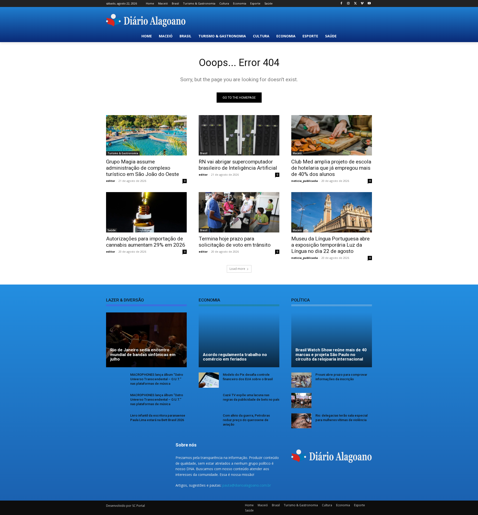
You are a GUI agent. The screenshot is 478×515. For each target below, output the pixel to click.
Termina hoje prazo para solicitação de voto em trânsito (235, 242)
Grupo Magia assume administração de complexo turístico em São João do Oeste (142, 168)
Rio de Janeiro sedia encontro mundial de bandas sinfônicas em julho (143, 354)
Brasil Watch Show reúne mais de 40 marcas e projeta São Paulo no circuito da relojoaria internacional (331, 354)
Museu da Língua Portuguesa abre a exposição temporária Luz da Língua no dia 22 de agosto (330, 245)
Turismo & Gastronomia (123, 153)
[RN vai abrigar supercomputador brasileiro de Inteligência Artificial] (239, 135)
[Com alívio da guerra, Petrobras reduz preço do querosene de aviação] (209, 421)
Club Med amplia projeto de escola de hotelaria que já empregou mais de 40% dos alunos (331, 168)
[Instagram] (348, 3)
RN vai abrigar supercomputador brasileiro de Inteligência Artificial (238, 165)
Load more (237, 269)
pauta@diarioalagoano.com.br (246, 485)
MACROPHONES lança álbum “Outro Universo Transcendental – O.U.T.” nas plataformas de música (156, 379)
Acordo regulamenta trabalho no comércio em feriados (235, 357)
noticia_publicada (304, 181)
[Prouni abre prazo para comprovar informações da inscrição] (301, 380)
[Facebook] (341, 3)
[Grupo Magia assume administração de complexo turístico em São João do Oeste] (146, 135)
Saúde (112, 230)
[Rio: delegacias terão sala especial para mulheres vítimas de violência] (301, 421)
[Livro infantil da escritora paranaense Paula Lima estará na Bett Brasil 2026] (116, 421)
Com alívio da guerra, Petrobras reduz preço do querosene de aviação (246, 420)
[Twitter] (355, 3)
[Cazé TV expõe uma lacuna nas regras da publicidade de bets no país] (209, 400)
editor (110, 181)
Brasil (203, 153)
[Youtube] (369, 3)
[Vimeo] (362, 3)
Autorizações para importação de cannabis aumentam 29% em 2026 (145, 242)
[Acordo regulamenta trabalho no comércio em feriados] (239, 339)
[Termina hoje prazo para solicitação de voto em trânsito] (239, 212)
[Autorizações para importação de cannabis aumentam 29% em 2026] (146, 212)
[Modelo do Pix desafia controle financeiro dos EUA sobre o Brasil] (209, 380)
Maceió (297, 153)
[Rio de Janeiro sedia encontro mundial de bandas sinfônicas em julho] (146, 339)
